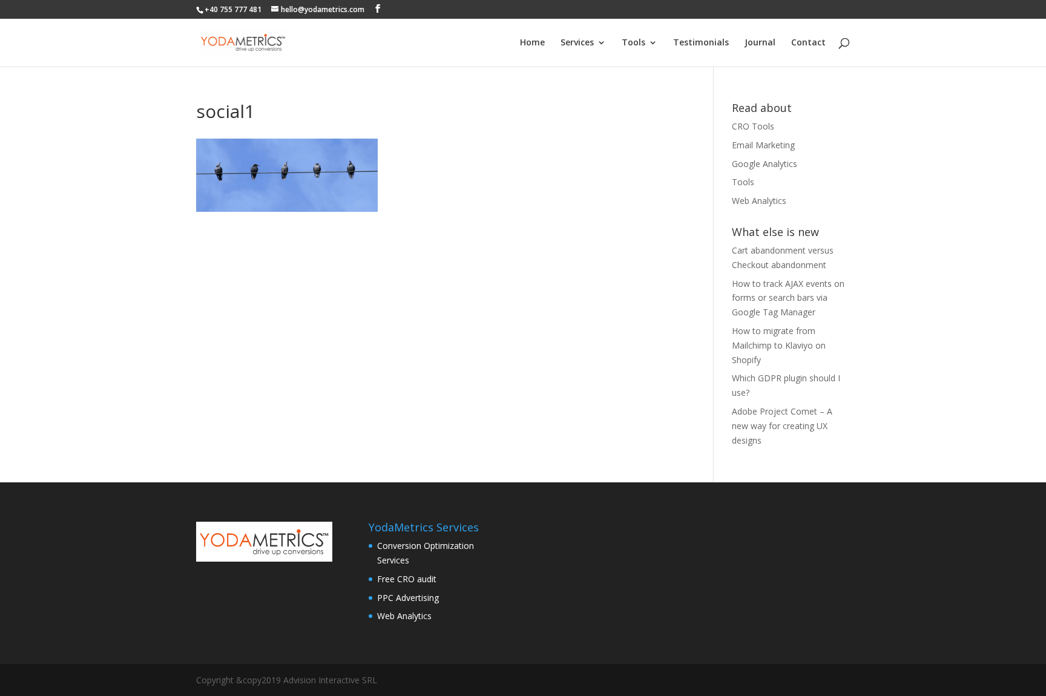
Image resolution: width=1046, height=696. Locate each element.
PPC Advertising (408, 597)
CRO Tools (753, 126)
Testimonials (701, 43)
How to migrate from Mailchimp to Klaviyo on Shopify (779, 345)
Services (577, 43)
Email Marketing (763, 145)
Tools (633, 43)
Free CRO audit (406, 579)
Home (532, 43)
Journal (760, 43)
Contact (808, 43)
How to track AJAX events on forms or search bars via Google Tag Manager (788, 298)
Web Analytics (759, 200)
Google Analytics (764, 163)
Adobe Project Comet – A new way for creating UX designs (782, 425)
